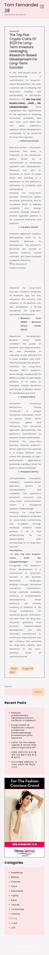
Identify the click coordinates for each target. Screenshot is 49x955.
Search (8, 686)
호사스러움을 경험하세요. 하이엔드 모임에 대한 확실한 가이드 (24, 764)
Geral (14, 886)
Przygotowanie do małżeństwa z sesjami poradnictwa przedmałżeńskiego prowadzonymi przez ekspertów (22, 731)
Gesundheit (17, 891)
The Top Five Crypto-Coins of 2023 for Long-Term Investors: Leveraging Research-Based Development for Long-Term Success (23, 51)
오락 (13, 927)
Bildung (15, 877)
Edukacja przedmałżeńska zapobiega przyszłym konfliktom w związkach (23, 716)
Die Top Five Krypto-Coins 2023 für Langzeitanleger (25, 103)
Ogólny (15, 895)
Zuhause (15, 913)
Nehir (14, 668)
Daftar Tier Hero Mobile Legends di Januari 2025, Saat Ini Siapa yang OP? (24, 745)
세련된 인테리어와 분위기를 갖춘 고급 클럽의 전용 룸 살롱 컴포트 (24, 755)
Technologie (17, 909)
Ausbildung (17, 872)
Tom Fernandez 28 (21, 8)
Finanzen (14, 31)
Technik (15, 904)
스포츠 (14, 923)
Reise (14, 900)
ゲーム (14, 918)
